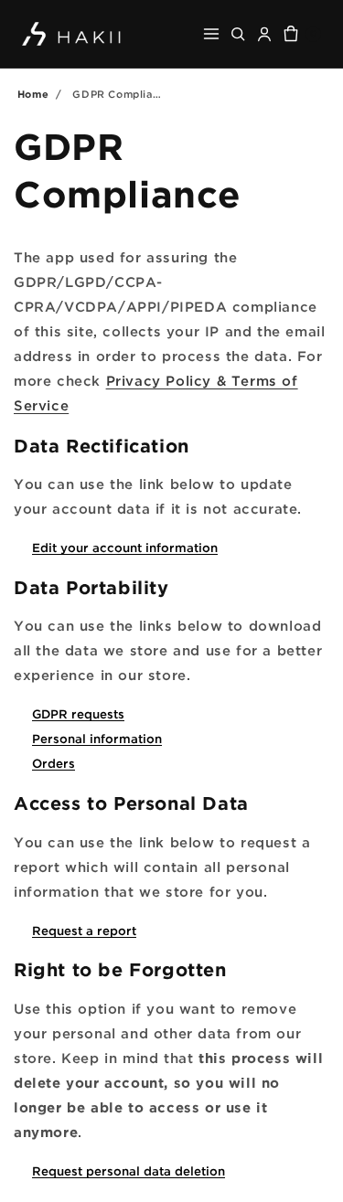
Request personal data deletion (128, 1171)
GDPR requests (78, 713)
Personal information (97, 738)
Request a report (84, 930)
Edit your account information (125, 547)
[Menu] (211, 33)
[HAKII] (72, 33)
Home (32, 94)
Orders (53, 763)
